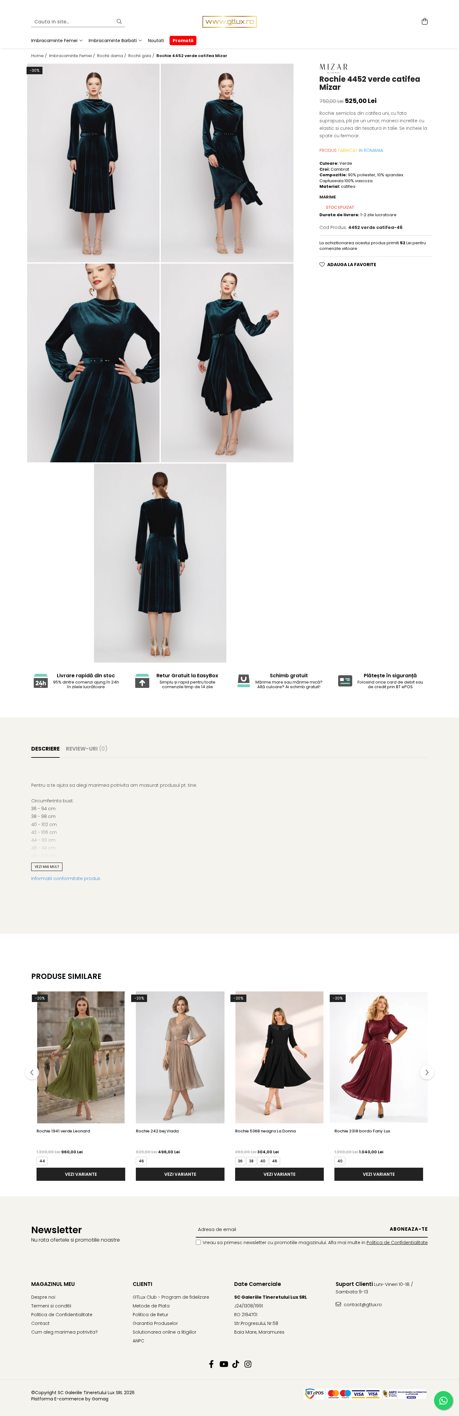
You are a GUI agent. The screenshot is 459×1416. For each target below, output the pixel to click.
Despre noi (43, 1297)
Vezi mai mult (47, 866)
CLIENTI (142, 1284)
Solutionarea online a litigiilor (164, 1332)
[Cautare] (119, 22)
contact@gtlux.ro (362, 1305)
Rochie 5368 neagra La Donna (265, 1131)
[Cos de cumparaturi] (424, 22)
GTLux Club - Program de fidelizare (171, 1297)
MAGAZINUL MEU (53, 1284)
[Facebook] (211, 1364)
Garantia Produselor (155, 1323)
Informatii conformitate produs (65, 878)
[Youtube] (223, 1364)
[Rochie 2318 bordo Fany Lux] (379, 1057)
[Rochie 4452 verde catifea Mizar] (93, 163)
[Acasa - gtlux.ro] (229, 22)
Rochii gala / (141, 56)
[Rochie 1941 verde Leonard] (81, 1057)
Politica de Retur (150, 1314)
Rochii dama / (112, 56)
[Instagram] (247, 1364)
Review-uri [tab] (86, 748)
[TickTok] (235, 1364)
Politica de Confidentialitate (397, 1242)
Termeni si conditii (51, 1306)
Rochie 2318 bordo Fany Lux (362, 1131)
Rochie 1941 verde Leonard (63, 1131)
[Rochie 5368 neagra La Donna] (279, 1057)
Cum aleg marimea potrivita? (64, 1332)
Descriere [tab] (45, 748)
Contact (40, 1323)
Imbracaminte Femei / (72, 56)
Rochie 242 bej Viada (157, 1131)
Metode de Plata (151, 1306)
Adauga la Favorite (351, 264)
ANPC (138, 1341)
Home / (39, 56)
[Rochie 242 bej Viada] (180, 1057)
